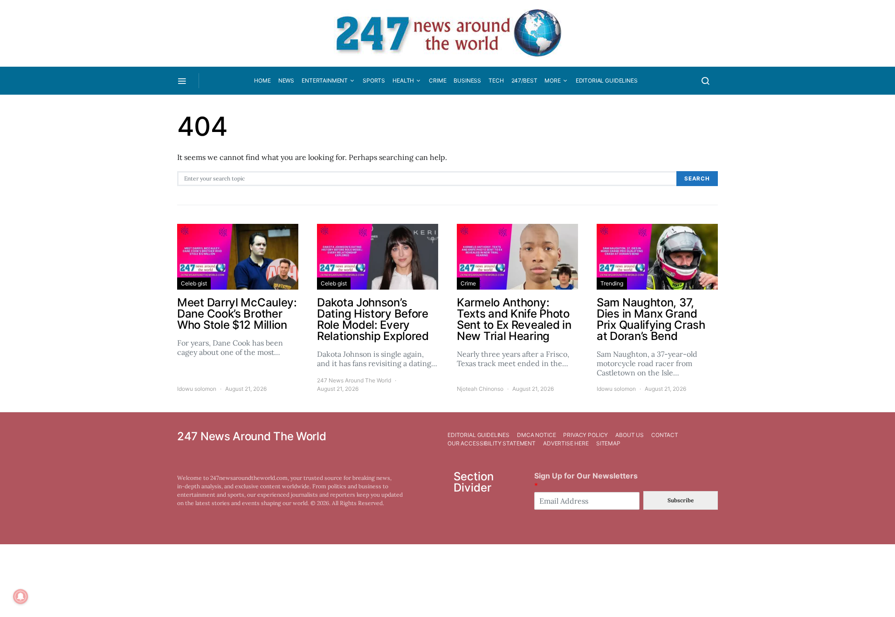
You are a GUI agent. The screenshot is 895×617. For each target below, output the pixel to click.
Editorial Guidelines (607, 80)
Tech (496, 80)
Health (403, 80)
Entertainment (325, 80)
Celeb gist (194, 283)
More (552, 80)
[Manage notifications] (20, 596)
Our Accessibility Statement (492, 443)
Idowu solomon (196, 388)
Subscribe (681, 500)
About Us (629, 434)
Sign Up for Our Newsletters (586, 480)
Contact (664, 434)
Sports (374, 80)
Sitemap (608, 443)
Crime (437, 80)
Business (467, 80)
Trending (611, 283)
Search (697, 178)
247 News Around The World (354, 380)
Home (262, 80)
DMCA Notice (536, 434)
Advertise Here (566, 443)
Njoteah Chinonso (480, 388)
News (286, 80)
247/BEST (524, 80)
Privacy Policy (585, 434)
